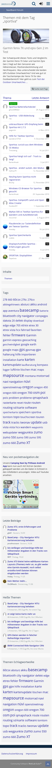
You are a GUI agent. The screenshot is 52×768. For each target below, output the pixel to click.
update (36, 422)
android (42, 304)
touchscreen (27, 417)
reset (20, 402)
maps (40, 369)
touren (40, 417)
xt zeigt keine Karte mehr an (22, 614)
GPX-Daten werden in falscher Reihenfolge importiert (22, 637)
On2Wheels (12, 584)
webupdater (10, 432)
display (28, 320)
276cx (31, 299)
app (5, 310)
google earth (28, 344)
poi (42, 392)
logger (6, 369)
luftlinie (15, 369)
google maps (11, 349)
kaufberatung (29, 364)
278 (5, 299)
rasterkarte (9, 402)
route (27, 403)
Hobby (10, 576)
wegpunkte (25, 432)
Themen (8, 278)
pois (5, 397)
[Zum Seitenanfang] (48, 764)
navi (5, 382)
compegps (41, 316)
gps (22, 349)
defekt (19, 320)
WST (9, 557)
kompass (42, 364)
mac (34, 369)
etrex (24, 325)
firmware (18, 335)
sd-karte (18, 408)
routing (8, 408)
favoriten (36, 330)
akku (33, 304)
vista (6, 427)
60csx (17, 299)
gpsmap (30, 349)
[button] (48, 4)
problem (14, 397)
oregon (27, 387)
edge (6, 325)
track (7, 422)
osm (36, 392)
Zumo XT (23, 442)
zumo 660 (9, 443)
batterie (44, 310)
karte (20, 360)
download (38, 320)
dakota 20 (9, 320)
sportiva (36, 412)
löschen (25, 369)
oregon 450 (41, 387)
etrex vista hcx (11, 330)
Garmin (31, 335)
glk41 (10, 533)
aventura (13, 310)
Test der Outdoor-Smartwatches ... (24, 81)
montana (30, 376)
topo (16, 417)
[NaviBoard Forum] (8, 4)
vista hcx (14, 427)
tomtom (8, 417)
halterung (9, 354)
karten (30, 359)
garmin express (12, 340)
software (31, 408)
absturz (25, 304)
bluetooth (9, 316)
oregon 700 (24, 393)
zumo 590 (22, 437)
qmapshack (40, 398)
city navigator (26, 316)
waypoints (37, 427)
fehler (7, 335)
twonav (25, 422)
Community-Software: (26, 763)
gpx (38, 350)
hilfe (18, 354)
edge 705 (15, 325)
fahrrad (25, 330)
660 (10, 299)
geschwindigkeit (11, 344)
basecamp (29, 310)
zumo (38, 432)
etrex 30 (33, 325)
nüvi (27, 381)
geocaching (29, 340)
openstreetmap (12, 387)
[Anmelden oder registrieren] (41, 4)
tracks (15, 422)
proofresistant (13, 543)
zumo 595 (35, 437)
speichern (25, 412)
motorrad (42, 376)
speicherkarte (10, 412)
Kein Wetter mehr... (17, 581)
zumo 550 (9, 437)
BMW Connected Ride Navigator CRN (26, 645)
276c (24, 299)
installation (9, 360)
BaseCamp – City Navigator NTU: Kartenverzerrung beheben (24, 539)
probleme (26, 397)
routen (35, 403)
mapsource (13, 375)
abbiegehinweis (11, 304)
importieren (28, 354)
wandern (26, 427)
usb (44, 422)
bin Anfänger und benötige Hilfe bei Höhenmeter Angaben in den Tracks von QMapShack (27, 550)
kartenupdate (12, 365)
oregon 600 (10, 393)
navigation (16, 382)
